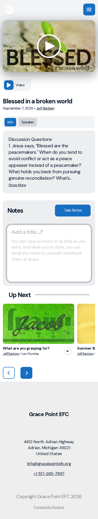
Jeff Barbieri (45, 108)
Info (10, 122)
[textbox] (49, 253)
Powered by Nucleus (49, 507)
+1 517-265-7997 (49, 473)
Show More (17, 185)
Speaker (27, 122)
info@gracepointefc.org (49, 463)
